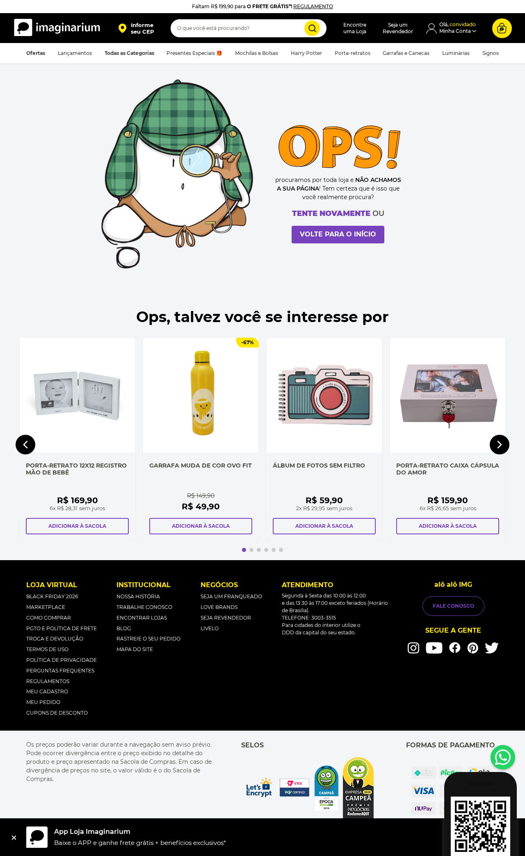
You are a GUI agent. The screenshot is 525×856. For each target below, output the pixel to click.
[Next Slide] (499, 444)
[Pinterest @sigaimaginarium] (472, 648)
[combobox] (248, 28)
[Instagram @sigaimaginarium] (413, 648)
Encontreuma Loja (354, 28)
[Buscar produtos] (312, 28)
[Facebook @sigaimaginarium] (455, 647)
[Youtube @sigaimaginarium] (434, 648)
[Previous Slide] (25, 444)
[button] (136, 28)
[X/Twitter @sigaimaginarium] (492, 648)
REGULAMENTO (313, 6)
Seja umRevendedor (398, 28)
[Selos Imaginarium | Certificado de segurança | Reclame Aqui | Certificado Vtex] (309, 788)
